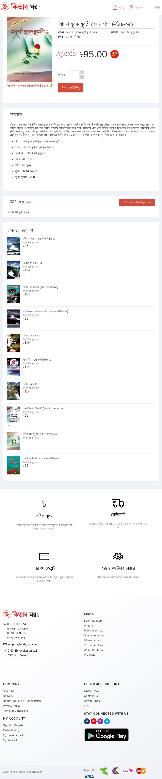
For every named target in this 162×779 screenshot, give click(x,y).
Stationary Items (94, 635)
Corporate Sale (93, 645)
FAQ (86, 705)
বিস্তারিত (16, 114)
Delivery (8, 695)
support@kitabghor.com (23, 644)
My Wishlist (10, 740)
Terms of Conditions (15, 710)
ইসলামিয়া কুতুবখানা (130, 32)
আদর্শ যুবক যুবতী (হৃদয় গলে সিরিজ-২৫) (40, 433)
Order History (11, 730)
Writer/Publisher (94, 650)
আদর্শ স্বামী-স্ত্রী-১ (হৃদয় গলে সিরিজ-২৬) (41, 458)
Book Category (93, 620)
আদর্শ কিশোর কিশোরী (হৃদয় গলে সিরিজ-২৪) (43, 408)
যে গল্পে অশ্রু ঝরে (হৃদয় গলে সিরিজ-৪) (40, 287)
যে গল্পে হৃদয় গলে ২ (31, 335)
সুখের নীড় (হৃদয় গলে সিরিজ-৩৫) (37, 359)
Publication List (93, 630)
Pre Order (90, 655)
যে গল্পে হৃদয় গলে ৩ (31, 384)
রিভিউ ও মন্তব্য (20, 202)
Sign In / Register (13, 725)
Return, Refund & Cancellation (22, 700)
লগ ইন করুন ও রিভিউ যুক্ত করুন (137, 202)
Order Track (91, 690)
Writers (88, 625)
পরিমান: (62, 74)
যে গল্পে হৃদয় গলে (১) (32, 262)
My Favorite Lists (13, 735)
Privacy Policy (11, 705)
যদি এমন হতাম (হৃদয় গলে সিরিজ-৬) (39, 238)
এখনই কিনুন (73, 88)
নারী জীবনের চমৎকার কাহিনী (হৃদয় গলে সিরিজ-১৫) (45, 311)
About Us (8, 690)
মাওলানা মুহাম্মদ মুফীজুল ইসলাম (81, 32)
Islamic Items (92, 640)
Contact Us (91, 695)
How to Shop (92, 700)
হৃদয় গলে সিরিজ (73, 36)
